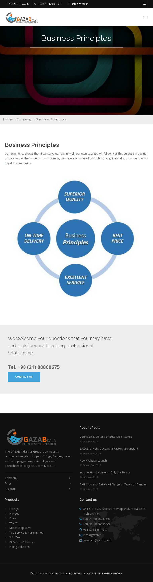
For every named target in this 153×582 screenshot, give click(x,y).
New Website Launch (93, 460)
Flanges (14, 513)
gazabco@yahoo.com (97, 540)
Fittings (14, 509)
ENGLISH (12, 4)
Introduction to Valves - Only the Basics (104, 472)
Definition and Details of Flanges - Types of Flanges (112, 484)
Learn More (44, 466)
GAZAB (43, 573)
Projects (10, 488)
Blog (8, 483)
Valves (13, 523)
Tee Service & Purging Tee (26, 532)
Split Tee (14, 537)
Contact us (24, 376)
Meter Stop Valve (20, 528)
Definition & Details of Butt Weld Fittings (105, 436)
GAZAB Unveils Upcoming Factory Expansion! (108, 448)
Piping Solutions (19, 547)
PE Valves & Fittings (22, 542)
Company (24, 119)
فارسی (25, 4)
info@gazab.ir (80, 4)
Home (8, 119)
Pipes (12, 518)
